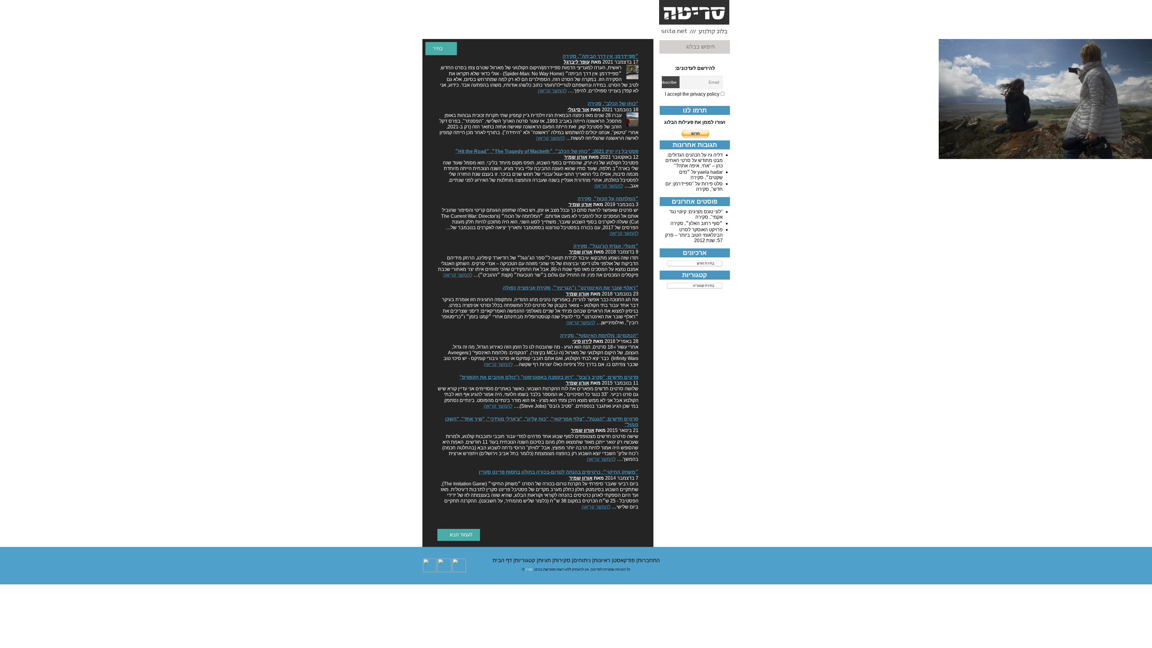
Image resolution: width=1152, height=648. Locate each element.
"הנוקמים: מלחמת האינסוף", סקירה (599, 335)
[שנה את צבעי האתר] (441, 48)
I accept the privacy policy (693, 94)
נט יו (529, 569)
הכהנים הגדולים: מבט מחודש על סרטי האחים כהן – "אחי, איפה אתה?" (694, 160)
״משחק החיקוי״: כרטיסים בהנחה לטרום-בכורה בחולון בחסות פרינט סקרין (558, 472)
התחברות (649, 560)
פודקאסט (624, 560)
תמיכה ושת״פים (472, 31)
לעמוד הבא (460, 534)
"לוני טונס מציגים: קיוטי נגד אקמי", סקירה (696, 214)
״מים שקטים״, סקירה (701, 175)
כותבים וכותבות (607, 31)
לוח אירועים (438, 31)
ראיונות (603, 560)
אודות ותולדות (642, 31)
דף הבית (503, 560)
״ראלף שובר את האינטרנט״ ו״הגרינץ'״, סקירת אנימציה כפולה (570, 287)
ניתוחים (582, 560)
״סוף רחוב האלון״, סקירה (696, 223)
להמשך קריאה (552, 90)
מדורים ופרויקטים (506, 31)
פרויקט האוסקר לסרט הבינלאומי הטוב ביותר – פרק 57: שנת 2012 (694, 235)
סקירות (563, 560)
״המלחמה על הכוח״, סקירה (608, 198)
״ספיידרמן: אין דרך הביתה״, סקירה (600, 56)
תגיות (545, 560)
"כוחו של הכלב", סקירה (613, 103)
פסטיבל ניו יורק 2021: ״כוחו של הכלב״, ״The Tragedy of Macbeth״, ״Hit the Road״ (546, 151)
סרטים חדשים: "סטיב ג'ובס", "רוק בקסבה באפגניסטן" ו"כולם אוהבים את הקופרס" (549, 377)
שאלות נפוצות (540, 31)
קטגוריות (526, 560)
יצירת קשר (573, 29)
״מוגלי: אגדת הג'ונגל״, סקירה (605, 246)
